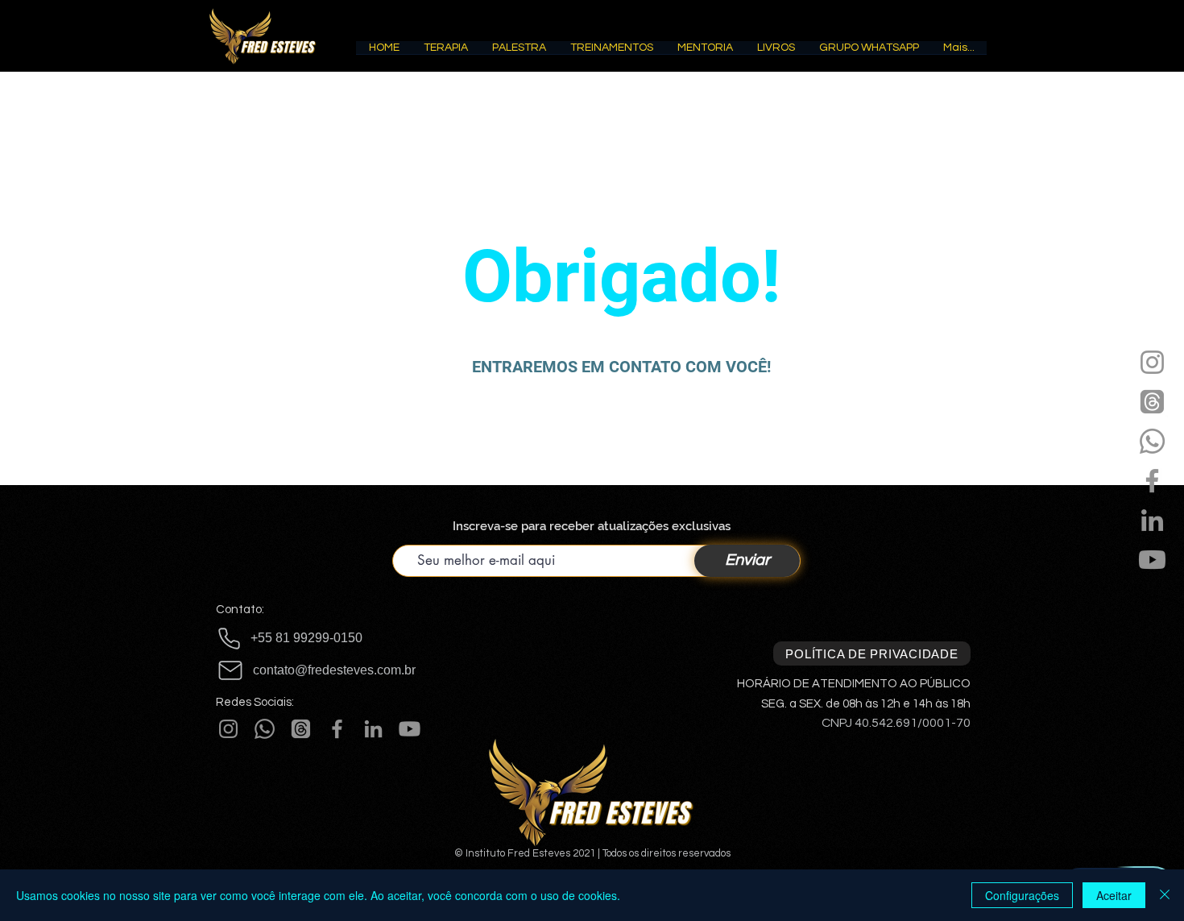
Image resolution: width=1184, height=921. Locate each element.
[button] (446, 52)
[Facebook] (1152, 480)
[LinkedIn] (1152, 520)
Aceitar (1114, 895)
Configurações (1022, 895)
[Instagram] (1152, 362)
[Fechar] (1164, 895)
